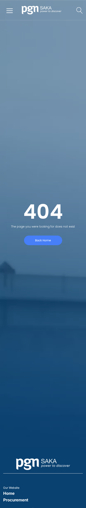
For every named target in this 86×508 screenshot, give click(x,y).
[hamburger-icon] (9, 10)
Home (9, 493)
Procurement (15, 500)
